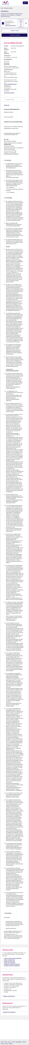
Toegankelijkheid (18, 1041)
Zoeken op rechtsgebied (9, 962)
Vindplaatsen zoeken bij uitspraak (12, 964)
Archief (6, 1043)
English (2, 1041)
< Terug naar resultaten (14, 35)
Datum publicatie (6, 52)
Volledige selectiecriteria (9, 996)
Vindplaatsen (7, 86)
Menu (25, 2)
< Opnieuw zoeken (14, 30)
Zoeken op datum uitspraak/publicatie (13, 958)
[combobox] (14, 99)
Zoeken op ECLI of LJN (9, 961)
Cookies (13, 1041)
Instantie (6, 46)
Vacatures (3, 1043)
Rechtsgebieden (8, 59)
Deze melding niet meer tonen (21, 23)
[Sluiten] (26, 23)
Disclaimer (10, 1043)
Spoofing (24, 1041)
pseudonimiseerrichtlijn (10, 25)
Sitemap (5, 1041)
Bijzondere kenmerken (7, 63)
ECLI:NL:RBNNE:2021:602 (10, 84)
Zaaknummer (7, 55)
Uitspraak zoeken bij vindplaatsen (12, 965)
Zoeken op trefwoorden (9, 959)
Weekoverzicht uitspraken (9, 1012)
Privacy (9, 1041)
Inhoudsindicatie (8, 69)
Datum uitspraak (6, 49)
